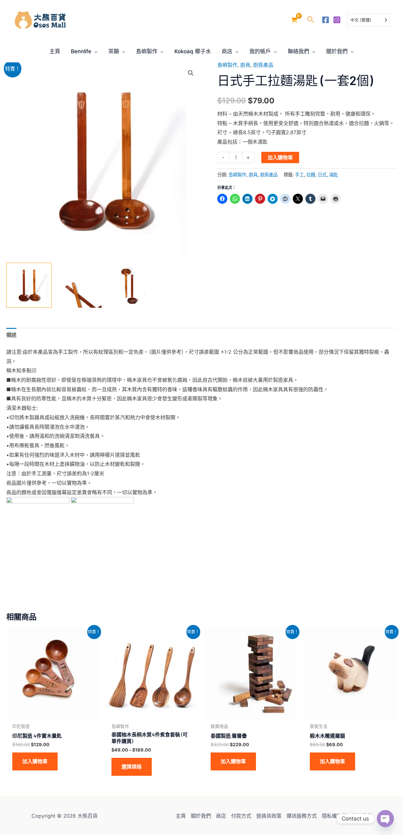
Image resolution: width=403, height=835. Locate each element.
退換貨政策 (268, 816)
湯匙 (333, 174)
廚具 (245, 65)
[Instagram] (337, 20)
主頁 (181, 816)
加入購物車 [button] (35, 761)
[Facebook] (325, 20)
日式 (322, 174)
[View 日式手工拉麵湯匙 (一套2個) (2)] (129, 285)
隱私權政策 (334, 816)
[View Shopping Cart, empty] (294, 20)
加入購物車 (280, 157)
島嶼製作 (227, 65)
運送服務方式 (302, 816)
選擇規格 (132, 767)
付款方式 (241, 816)
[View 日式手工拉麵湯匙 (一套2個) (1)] (29, 285)
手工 (299, 174)
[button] (310, 20)
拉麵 (310, 174)
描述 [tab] (11, 335)
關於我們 (201, 816)
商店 (221, 816)
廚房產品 (263, 65)
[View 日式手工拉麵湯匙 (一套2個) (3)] (79, 285)
